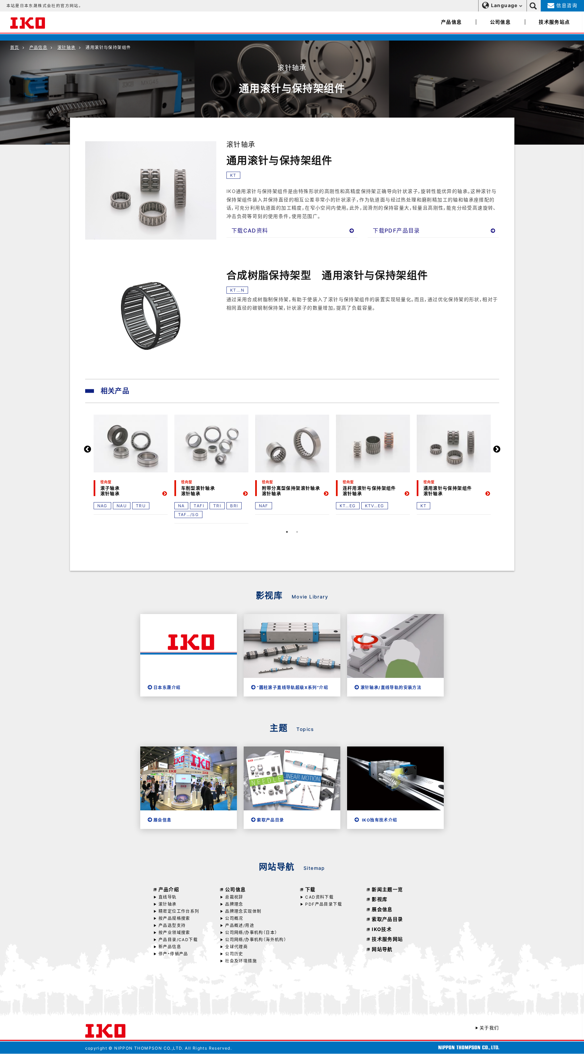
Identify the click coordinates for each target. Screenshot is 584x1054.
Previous (87, 449)
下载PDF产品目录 (396, 230)
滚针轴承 (66, 47)
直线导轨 (168, 897)
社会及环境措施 (241, 960)
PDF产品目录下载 (323, 904)
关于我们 (489, 1027)
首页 (14, 47)
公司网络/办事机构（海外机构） (255, 939)
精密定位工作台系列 (179, 911)
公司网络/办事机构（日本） (251, 932)
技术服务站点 (554, 22)
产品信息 (451, 22)
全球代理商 (236, 946)
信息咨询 (566, 5)
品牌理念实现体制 (243, 911)
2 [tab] (297, 532)
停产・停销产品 (173, 953)
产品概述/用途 (239, 925)
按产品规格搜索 (174, 918)
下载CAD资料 (250, 230)
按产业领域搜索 (174, 932)
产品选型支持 (172, 925)
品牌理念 (234, 904)
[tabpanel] (130, 464)
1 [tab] (287, 532)
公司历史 (234, 953)
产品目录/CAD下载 (178, 939)
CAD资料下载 (319, 897)
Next (497, 449)
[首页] (27, 22)
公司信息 (500, 22)
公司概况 (234, 918)
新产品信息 (170, 946)
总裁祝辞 (234, 897)
